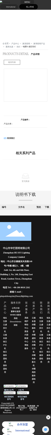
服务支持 (16, 302)
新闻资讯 (48, 307)
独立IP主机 (5, 344)
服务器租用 (5, 368)
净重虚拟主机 (34, 338)
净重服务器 (34, 327)
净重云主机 (34, 348)
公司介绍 (15, 308)
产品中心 (15, 44)
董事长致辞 (15, 311)
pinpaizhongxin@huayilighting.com (16, 296)
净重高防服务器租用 (34, 375)
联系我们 (11, 138)
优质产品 (34, 307)
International (10, 7)
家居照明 (26, 44)
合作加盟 (22, 424)
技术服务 (26, 307)
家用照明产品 (39, 44)
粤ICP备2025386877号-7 (21, 408)
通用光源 (9, 47)
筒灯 (18, 47)
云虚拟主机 (5, 327)
